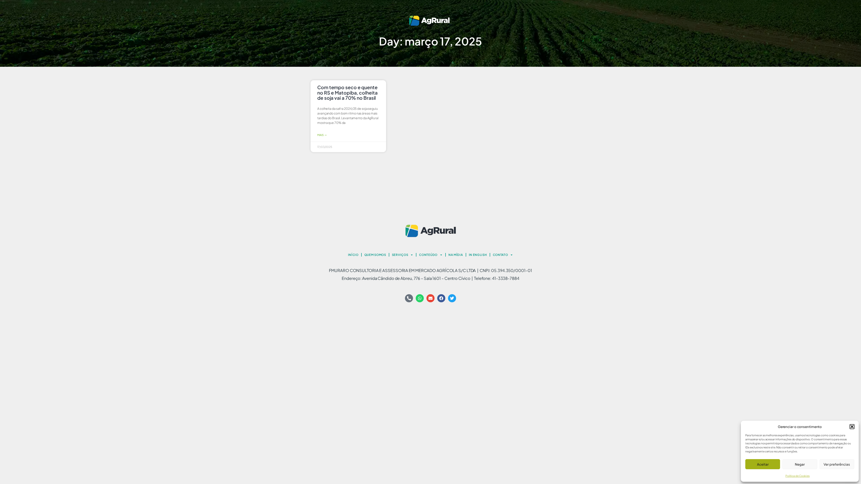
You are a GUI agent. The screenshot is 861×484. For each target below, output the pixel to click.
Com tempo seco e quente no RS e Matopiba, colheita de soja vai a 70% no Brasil (347, 92)
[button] (852, 426)
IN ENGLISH (478, 255)
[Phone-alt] (409, 298)
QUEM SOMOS (375, 255)
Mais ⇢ (321, 135)
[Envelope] (430, 298)
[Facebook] (441, 298)
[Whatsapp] (420, 298)
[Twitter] (452, 298)
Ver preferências (837, 464)
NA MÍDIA (455, 255)
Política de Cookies (797, 476)
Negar (800, 464)
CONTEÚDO (428, 255)
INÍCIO (353, 255)
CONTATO (500, 255)
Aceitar (763, 464)
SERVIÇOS (400, 255)
